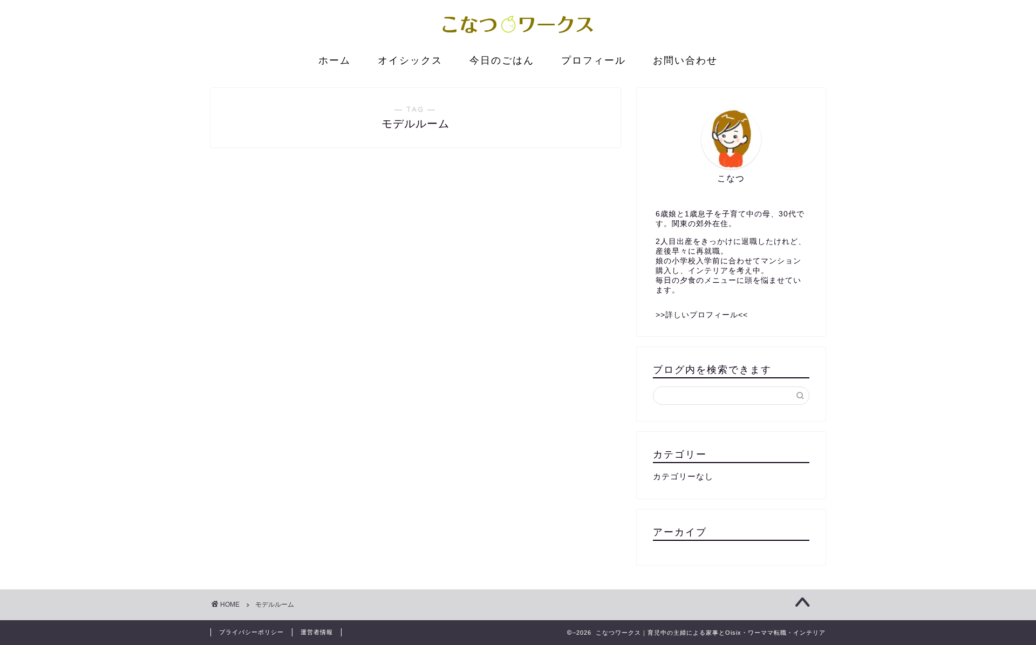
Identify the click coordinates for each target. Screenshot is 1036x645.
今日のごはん (501, 60)
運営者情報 (317, 632)
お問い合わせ (685, 60)
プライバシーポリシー (251, 632)
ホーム (334, 60)
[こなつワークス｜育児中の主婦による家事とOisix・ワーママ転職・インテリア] (518, 37)
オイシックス (410, 60)
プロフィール (593, 60)
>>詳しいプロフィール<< (702, 315)
